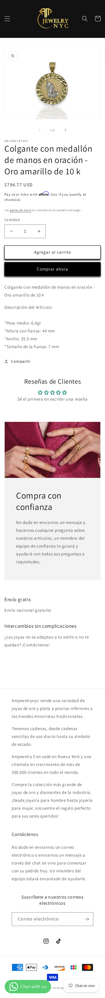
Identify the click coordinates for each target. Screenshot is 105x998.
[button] (7, 18)
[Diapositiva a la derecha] (65, 130)
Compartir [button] (20, 361)
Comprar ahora (52, 269)
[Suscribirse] (86, 919)
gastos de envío (21, 210)
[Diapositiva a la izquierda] (39, 130)
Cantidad (12, 219)
